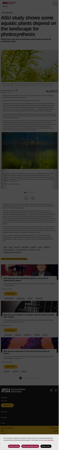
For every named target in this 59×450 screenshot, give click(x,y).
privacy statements (48, 440)
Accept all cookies (14, 446)
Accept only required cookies (30, 446)
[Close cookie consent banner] (56, 438)
